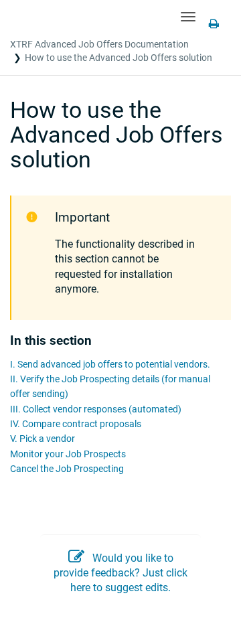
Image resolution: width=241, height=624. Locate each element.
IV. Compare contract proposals (75, 424)
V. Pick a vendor (42, 439)
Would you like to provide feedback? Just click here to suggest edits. (120, 573)
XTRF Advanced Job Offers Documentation (99, 44)
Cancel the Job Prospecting (67, 469)
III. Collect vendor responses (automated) (95, 409)
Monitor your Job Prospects (68, 454)
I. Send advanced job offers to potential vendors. (110, 364)
